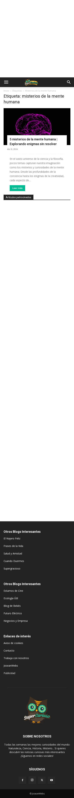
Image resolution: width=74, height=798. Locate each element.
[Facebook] (22, 780)
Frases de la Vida (13, 546)
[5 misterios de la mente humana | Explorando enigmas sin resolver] (37, 126)
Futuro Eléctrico (13, 613)
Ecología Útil (11, 598)
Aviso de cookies (13, 643)
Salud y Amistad (13, 553)
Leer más (17, 188)
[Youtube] (51, 780)
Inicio (6, 90)
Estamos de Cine (13, 590)
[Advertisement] (37, 39)
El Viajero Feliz (12, 538)
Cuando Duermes (14, 561)
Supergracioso (12, 568)
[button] (6, 82)
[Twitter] (41, 780)
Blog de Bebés (12, 605)
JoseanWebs (11, 665)
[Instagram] (32, 780)
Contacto (9, 650)
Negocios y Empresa (16, 620)
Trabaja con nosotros (16, 658)
